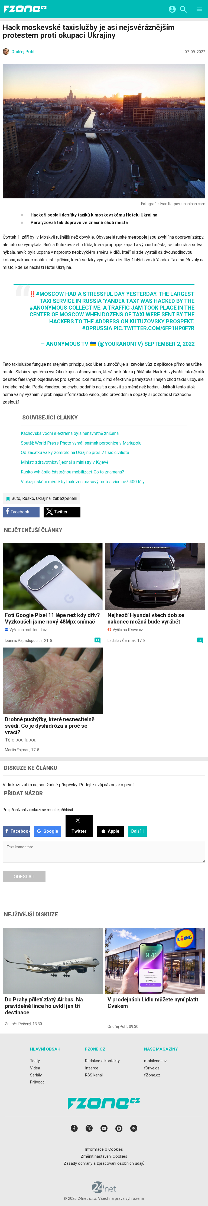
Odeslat (24, 876)
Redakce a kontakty (102, 1061)
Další (137, 831)
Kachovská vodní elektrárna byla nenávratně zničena (70, 433)
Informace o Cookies (104, 1149)
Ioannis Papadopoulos (24, 640)
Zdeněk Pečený (18, 1024)
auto (16, 498)
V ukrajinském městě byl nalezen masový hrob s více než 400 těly (83, 481)
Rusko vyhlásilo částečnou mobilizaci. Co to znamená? (72, 472)
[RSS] (133, 1130)
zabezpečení (65, 498)
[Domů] (25, 9)
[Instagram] (118, 1130)
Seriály (36, 1075)
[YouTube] (104, 1130)
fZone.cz (152, 1075)
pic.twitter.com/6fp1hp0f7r (153, 328)
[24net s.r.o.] (104, 1191)
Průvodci (38, 1082)
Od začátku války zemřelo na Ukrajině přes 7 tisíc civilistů (75, 452)
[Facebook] (74, 1130)
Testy (35, 1061)
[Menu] (199, 10)
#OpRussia (97, 328)
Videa (35, 1068)
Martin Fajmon (17, 750)
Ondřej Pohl (117, 1026)
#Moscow (50, 294)
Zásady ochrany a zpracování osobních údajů (104, 1163)
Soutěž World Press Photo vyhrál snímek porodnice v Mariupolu (81, 443)
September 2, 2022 (169, 344)
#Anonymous (48, 307)
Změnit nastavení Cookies (104, 1156)
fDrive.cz (152, 1068)
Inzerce (91, 1068)
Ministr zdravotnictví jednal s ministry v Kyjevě (64, 462)
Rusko (28, 498)
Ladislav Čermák (122, 640)
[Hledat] (183, 10)
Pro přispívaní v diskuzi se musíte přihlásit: (38, 810)
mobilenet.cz (155, 1061)
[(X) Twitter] (89, 1130)
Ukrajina (43, 498)
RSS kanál (94, 1075)
